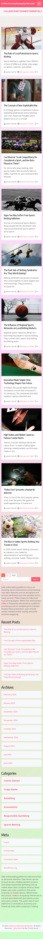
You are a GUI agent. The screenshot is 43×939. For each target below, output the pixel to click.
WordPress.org (10, 868)
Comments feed (11, 859)
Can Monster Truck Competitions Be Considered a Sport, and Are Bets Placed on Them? (20, 160)
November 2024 (11, 720)
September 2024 (11, 737)
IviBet (15, 895)
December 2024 (10, 711)
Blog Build (18, 928)
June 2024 (8, 763)
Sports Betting (12, 824)
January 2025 (9, 703)
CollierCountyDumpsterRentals (18, 3)
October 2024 (10, 729)
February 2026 (10, 694)
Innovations (10, 807)
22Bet (4, 603)
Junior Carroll (11, 72)
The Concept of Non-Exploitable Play (20, 105)
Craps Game (11, 789)
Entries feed (9, 851)
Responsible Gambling (16, 815)
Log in (6, 842)
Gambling (9, 798)
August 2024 (9, 746)
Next (13, 575)
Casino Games (12, 780)
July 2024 (7, 754)
